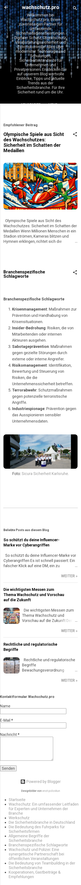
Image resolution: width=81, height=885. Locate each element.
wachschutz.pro (40, 7)
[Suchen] (75, 8)
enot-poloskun (51, 790)
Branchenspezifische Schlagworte (38, 845)
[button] (75, 135)
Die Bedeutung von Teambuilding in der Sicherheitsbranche (42, 865)
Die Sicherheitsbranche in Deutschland (42, 822)
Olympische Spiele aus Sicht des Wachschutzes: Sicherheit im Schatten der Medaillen (33, 142)
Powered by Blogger (43, 781)
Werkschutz (19, 818)
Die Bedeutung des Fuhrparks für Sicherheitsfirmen (37, 829)
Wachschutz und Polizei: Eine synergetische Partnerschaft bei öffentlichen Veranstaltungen (36, 854)
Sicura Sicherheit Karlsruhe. (45, 473)
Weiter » (69, 576)
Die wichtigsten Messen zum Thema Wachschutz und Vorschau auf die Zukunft (33, 594)
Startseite (31, 105)
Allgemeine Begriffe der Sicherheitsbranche (29, 838)
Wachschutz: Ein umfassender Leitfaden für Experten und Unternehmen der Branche (44, 809)
